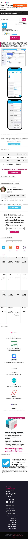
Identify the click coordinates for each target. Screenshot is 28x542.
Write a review (14, 207)
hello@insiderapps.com (12, 515)
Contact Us (13, 520)
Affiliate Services (12, 528)
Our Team (13, 522)
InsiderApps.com (16, 534)
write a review (14, 144)
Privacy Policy (15, 535)
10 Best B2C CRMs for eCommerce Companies (19, 462)
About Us (13, 518)
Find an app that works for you (16, 418)
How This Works (12, 526)
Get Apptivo (15, 38)
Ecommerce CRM (5, 466)
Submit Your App (12, 524)
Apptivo (3, 254)
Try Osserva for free (20, 5)
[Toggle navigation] (26, 3)
